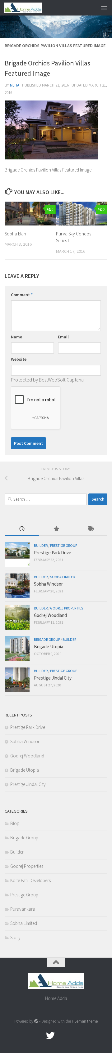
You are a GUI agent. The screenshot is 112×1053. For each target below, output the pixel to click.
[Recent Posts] (22, 529)
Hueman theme (85, 1021)
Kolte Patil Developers (30, 880)
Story (15, 937)
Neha (14, 85)
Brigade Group (47, 639)
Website (18, 359)
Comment (22, 294)
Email (63, 337)
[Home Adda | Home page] (29, 7)
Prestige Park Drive (52, 553)
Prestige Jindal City (53, 678)
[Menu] (104, 8)
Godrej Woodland (50, 615)
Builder (41, 545)
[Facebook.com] (39, 1035)
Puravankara (22, 909)
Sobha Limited (62, 576)
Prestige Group (63, 545)
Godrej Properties (66, 608)
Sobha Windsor (48, 584)
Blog (14, 823)
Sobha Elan (15, 234)
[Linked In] (72, 1035)
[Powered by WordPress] (36, 1021)
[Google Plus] (61, 1035)
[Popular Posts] (56, 529)
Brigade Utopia (48, 646)
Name (16, 337)
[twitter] (50, 1035)
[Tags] (90, 529)
